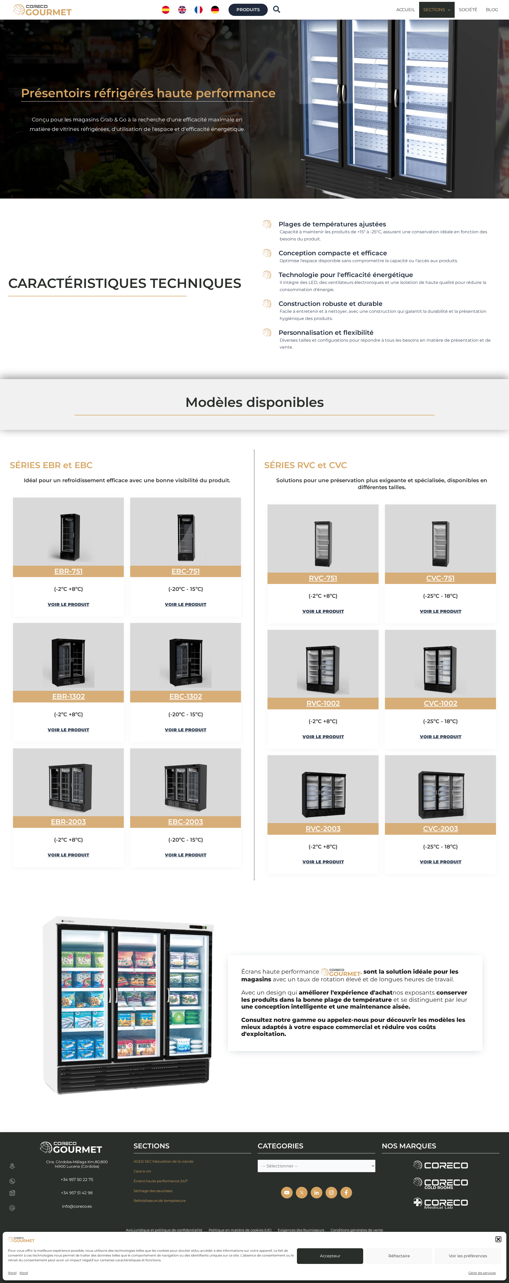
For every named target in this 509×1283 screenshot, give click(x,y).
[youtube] (287, 1192)
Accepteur (330, 1255)
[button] (498, 1239)
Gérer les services (482, 1273)
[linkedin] (316, 1192)
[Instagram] (331, 1192)
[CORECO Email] (12, 1206)
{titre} (12, 1273)
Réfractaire (399, 1255)
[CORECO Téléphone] (12, 1179)
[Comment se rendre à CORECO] (12, 1164)
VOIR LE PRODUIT (68, 604)
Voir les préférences (468, 1255)
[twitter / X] (302, 1192)
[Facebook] (346, 1192)
